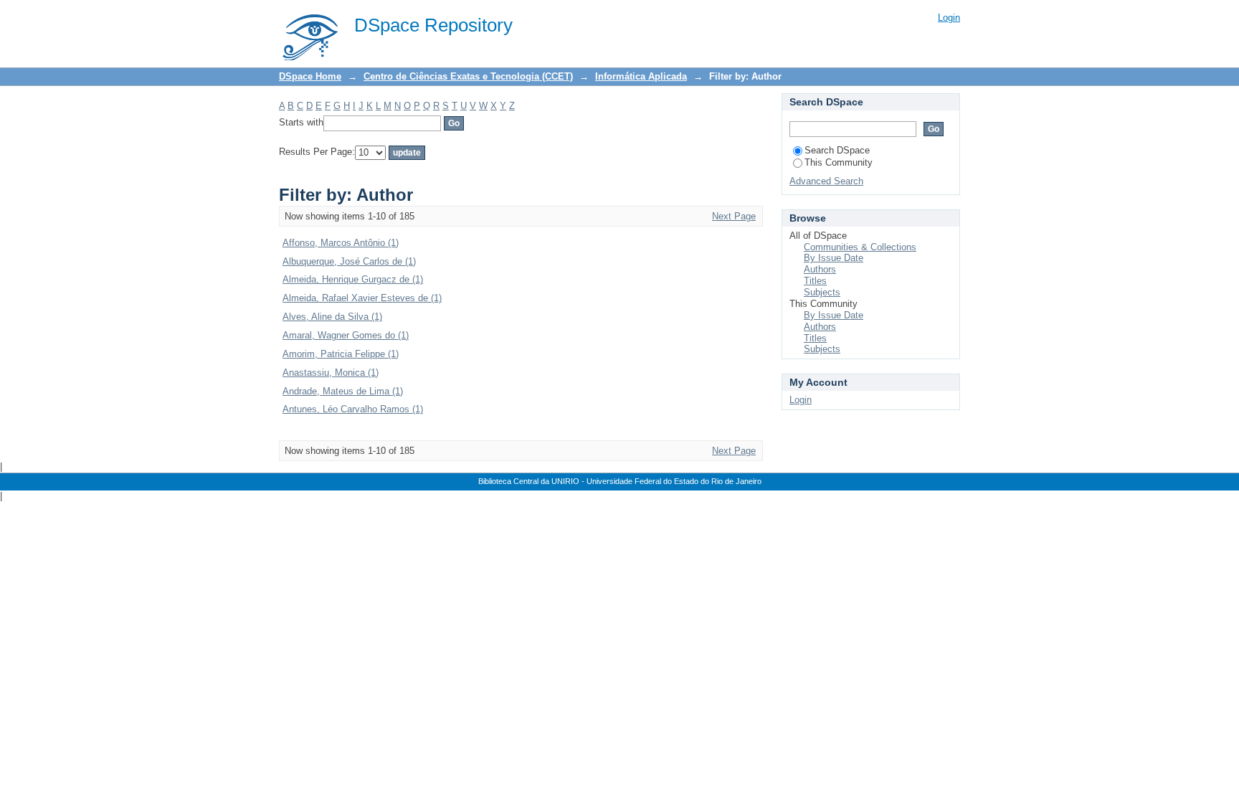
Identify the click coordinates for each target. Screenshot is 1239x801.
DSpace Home (310, 76)
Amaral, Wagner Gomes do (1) (346, 335)
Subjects (822, 292)
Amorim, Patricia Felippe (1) (341, 354)
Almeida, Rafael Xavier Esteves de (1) (362, 298)
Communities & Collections (860, 247)
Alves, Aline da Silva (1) (332, 316)
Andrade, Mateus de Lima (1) (343, 391)
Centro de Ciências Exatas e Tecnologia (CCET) (468, 76)
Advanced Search (826, 181)
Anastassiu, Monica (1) (331, 372)
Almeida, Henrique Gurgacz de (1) (353, 279)
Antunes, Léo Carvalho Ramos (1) (353, 409)
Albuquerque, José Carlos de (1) (349, 261)
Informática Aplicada (641, 76)
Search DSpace (837, 150)
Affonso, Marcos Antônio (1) (341, 242)
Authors (820, 269)
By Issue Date (833, 257)
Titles (815, 280)
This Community (838, 162)
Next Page (734, 216)
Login (949, 17)
